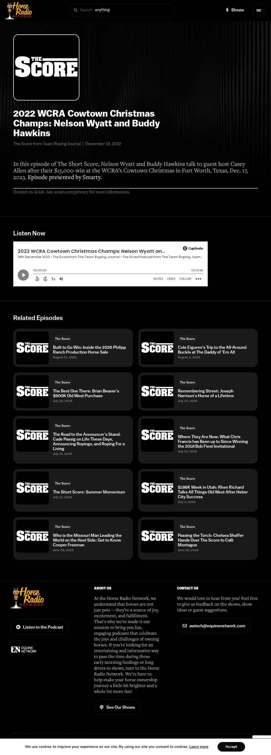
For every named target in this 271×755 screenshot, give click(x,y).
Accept (231, 746)
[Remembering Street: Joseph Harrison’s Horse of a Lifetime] (157, 391)
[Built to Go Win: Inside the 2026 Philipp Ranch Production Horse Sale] (32, 347)
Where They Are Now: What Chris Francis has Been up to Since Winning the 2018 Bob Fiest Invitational (213, 441)
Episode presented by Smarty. (65, 177)
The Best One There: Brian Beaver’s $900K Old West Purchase (86, 393)
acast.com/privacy (71, 192)
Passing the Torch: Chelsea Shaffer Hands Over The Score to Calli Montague (211, 540)
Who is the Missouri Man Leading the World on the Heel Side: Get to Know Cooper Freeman (87, 540)
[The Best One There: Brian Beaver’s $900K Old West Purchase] (32, 391)
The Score (62, 339)
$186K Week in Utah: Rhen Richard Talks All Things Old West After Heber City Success (213, 492)
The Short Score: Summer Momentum (89, 491)
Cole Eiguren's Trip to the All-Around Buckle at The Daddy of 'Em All (212, 349)
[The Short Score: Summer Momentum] (32, 488)
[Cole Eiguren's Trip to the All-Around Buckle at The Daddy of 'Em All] (157, 347)
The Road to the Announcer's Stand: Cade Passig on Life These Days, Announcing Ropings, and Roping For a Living (89, 441)
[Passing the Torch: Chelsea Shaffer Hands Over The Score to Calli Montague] (157, 536)
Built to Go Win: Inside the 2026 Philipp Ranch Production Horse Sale (89, 349)
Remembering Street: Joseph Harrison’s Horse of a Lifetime (206, 393)
